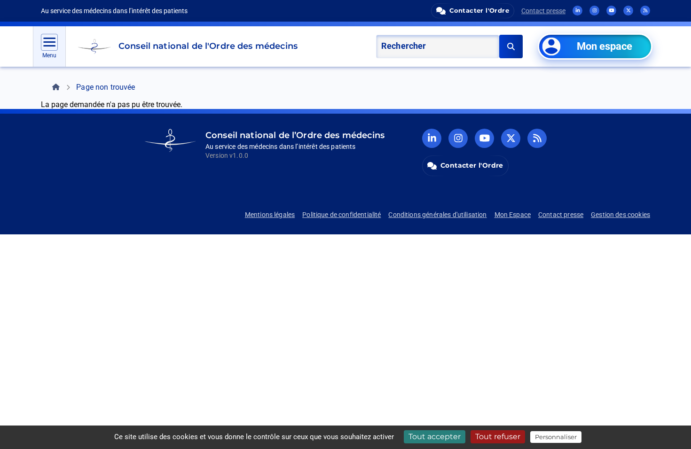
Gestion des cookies (620, 214)
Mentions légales (270, 214)
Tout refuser (497, 436)
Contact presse (543, 11)
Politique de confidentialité (341, 214)
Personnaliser (556, 437)
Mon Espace (513, 214)
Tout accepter (434, 436)
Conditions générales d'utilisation (437, 214)
